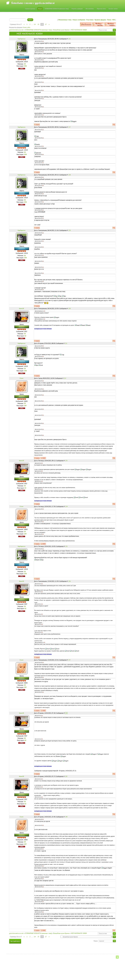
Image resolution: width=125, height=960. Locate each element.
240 (66, 817)
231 (66, 343)
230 (69, 308)
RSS (113, 20)
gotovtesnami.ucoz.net (16, 30)
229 (69, 230)
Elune (24, 27)
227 (69, 127)
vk (117, 957)
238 (66, 713)
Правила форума (100, 20)
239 (66, 776)
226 (69, 39)
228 (69, 175)
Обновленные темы (64, 20)
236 (69, 581)
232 (65, 378)
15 (38, 24)
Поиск (109, 20)
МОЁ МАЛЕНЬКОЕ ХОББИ (79, 30)
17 (46, 24)
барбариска (21, 39)
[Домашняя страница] (43, 458)
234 (66, 506)
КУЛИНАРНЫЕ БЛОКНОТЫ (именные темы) (38, 30)
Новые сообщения (79, 20)
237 (69, 660)
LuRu (28, 27)
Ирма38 (21, 308)
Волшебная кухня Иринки (61, 30)
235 (66, 546)
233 (66, 461)
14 (34, 24)
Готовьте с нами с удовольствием (32, 3)
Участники (89, 20)
